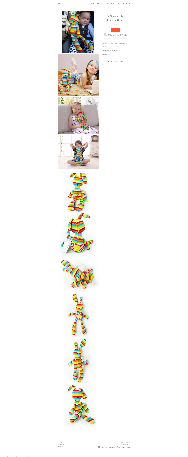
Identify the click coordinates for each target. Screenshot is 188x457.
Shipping (118, 3)
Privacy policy (61, 446)
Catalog (98, 3)
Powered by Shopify (125, 444)
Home (92, 3)
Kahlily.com (63, 3)
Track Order (106, 3)
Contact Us (60, 448)
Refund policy (61, 444)
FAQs (112, 3)
